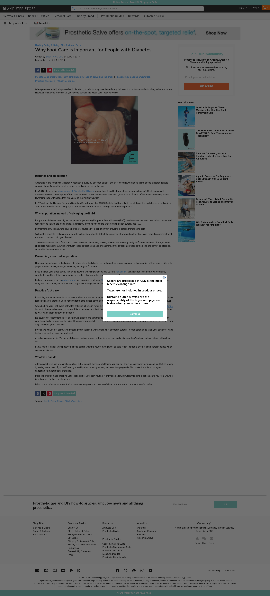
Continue (135, 314)
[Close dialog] (164, 277)
